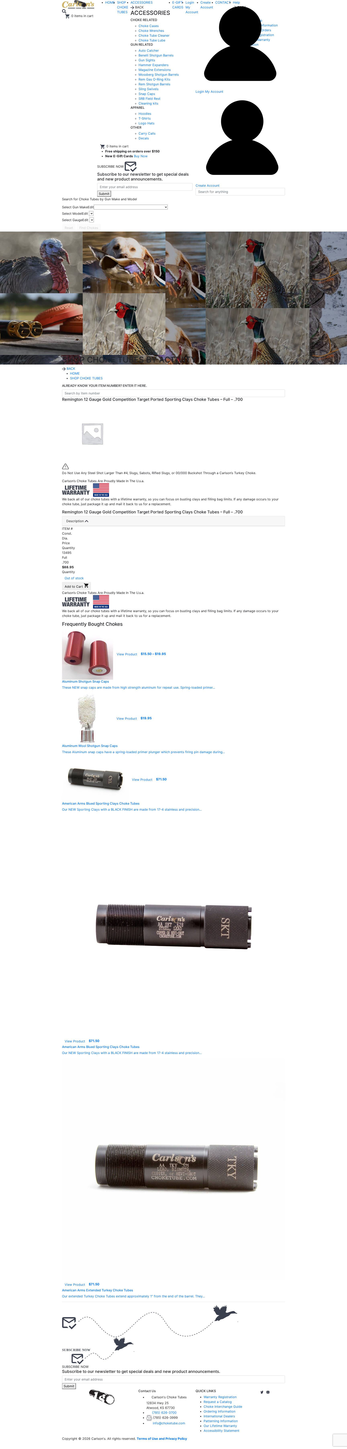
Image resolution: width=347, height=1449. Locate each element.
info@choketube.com (169, 1423)
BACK (70, 369)
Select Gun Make (78, 207)
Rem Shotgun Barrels (154, 84)
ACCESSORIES (142, 2)
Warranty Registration (220, 1397)
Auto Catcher (149, 50)
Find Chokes (88, 228)
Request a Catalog (218, 1402)
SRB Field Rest (149, 99)
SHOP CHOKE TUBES (122, 7)
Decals (144, 138)
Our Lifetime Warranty (220, 1426)
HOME (75, 373)
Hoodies (145, 114)
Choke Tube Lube (152, 40)
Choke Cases (149, 26)
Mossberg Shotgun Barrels (159, 75)
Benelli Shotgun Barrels (156, 55)
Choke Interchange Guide (223, 1407)
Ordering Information (219, 1411)
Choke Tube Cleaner (154, 35)
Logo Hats (146, 123)
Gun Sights (147, 60)
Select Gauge (75, 220)
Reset (69, 228)
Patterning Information (221, 1421)
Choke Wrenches (151, 31)
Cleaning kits (148, 103)
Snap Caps (147, 94)
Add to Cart (74, 586)
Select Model (75, 214)
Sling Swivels (148, 89)
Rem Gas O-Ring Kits (154, 79)
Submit (104, 194)
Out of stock (74, 578)
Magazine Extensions (155, 70)
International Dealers (219, 1416)
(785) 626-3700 (164, 1413)
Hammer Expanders (153, 65)
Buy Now (141, 156)
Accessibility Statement (221, 1431)
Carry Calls (147, 133)
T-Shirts (145, 118)
